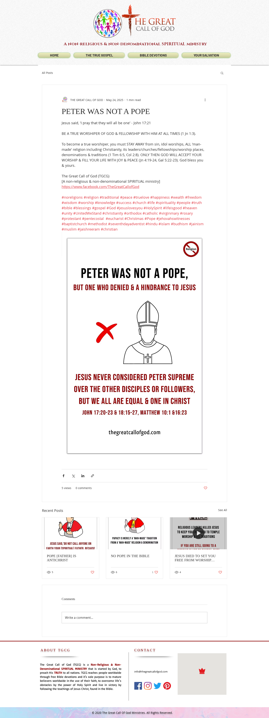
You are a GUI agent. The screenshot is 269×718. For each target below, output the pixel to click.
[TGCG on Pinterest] (167, 686)
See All (222, 510)
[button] (222, 72)
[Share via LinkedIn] (83, 476)
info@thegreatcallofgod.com (151, 671)
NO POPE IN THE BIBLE (130, 556)
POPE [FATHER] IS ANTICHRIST (61, 558)
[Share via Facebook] (63, 476)
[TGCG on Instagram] (148, 686)
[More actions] (205, 99)
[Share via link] (92, 476)
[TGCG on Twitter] (157, 686)
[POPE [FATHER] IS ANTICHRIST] (70, 533)
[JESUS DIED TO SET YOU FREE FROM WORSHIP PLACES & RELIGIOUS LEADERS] (198, 533)
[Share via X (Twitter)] (73, 476)
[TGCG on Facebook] (138, 686)
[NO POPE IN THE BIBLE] (134, 533)
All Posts (47, 73)
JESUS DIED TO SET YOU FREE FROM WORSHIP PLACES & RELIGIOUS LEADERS (195, 558)
